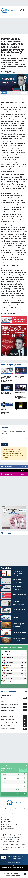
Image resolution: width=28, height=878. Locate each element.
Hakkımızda (5, 844)
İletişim (23, 844)
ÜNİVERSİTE (17, 836)
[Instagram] (17, 813)
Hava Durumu (6, 819)
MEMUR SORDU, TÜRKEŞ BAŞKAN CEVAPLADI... (19, 376)
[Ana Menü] (25, 10)
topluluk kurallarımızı (15, 449)
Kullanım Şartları (15, 846)
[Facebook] (11, 813)
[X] (14, 813)
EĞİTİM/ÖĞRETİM (7, 836)
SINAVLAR (18, 839)
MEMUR (11, 16)
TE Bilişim (18, 862)
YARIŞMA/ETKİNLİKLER (8, 841)
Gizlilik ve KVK (16, 847)
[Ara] (23, 10)
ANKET (18, 841)
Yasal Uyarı (5, 849)
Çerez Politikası (6, 847)
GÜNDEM (4, 16)
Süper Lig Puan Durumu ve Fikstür (11, 824)
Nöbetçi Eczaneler (8, 817)
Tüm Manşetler (7, 826)
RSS (4, 857)
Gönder (4, 444)
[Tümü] (26, 533)
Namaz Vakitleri (7, 821)
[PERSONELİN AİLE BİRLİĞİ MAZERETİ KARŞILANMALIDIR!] (7, 388)
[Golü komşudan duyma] (21, 405)
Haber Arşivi (6, 830)
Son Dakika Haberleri (8, 828)
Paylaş (4, 92)
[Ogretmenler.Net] (9, 10)
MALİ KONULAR (17, 837)
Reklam (24, 847)
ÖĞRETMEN (19, 16)
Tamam (3, 870)
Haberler (3, 36)
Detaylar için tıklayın (14, 685)
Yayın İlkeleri (6, 846)
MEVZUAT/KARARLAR (8, 839)
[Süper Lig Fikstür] (26, 691)
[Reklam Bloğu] (14, 518)
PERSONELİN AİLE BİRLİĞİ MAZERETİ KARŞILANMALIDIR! (6, 394)
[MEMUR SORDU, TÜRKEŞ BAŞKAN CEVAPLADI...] (21, 370)
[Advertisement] (14, 491)
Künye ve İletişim (15, 844)
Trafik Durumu (6, 823)
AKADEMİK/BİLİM (7, 837)
